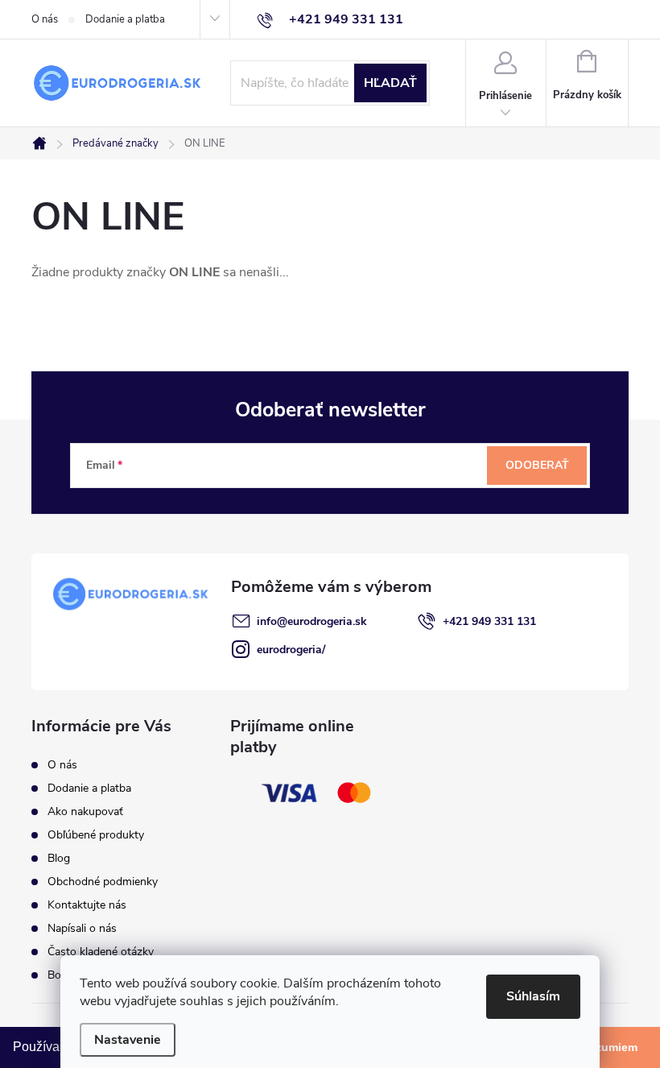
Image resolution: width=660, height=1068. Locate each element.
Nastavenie (127, 1040)
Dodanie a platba (125, 19)
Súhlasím (533, 996)
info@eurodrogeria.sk (312, 621)
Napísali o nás (82, 928)
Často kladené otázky (100, 951)
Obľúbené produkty (95, 834)
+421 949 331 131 (489, 621)
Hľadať (390, 83)
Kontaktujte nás (86, 905)
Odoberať (537, 465)
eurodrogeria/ (291, 649)
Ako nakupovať (85, 811)
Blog (58, 858)
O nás (44, 19)
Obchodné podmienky (102, 881)
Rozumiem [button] (608, 1047)
